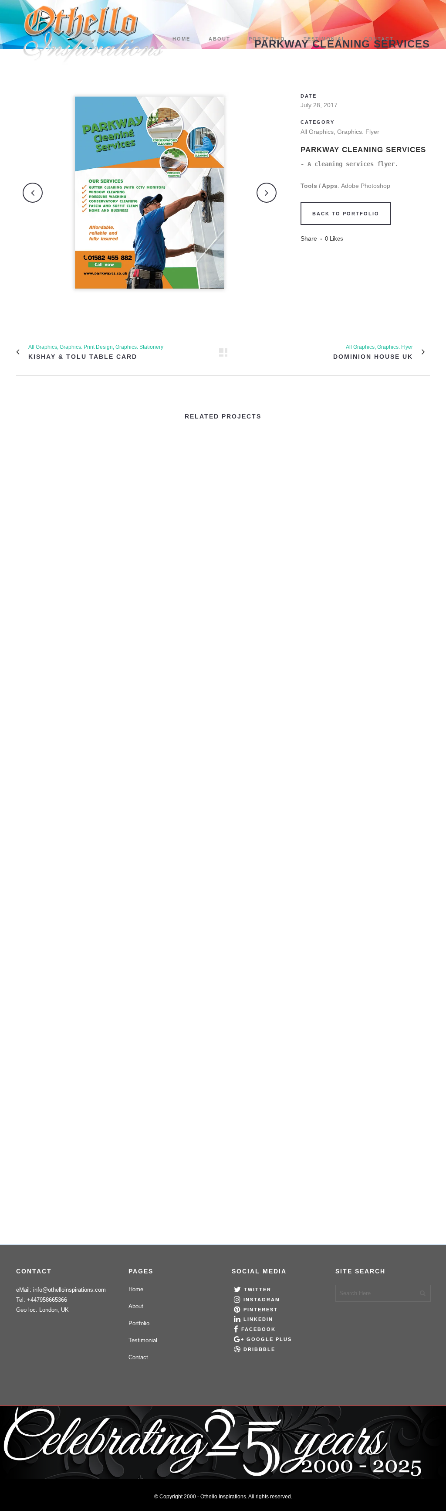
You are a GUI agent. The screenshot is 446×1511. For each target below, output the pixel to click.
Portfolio (138, 1323)
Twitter (257, 1289)
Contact (138, 1357)
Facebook (258, 1329)
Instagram (261, 1299)
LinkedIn (258, 1319)
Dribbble (259, 1349)
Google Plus (269, 1339)
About (135, 1306)
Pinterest (260, 1309)
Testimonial (142, 1340)
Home (135, 1289)
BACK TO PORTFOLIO (345, 213)
